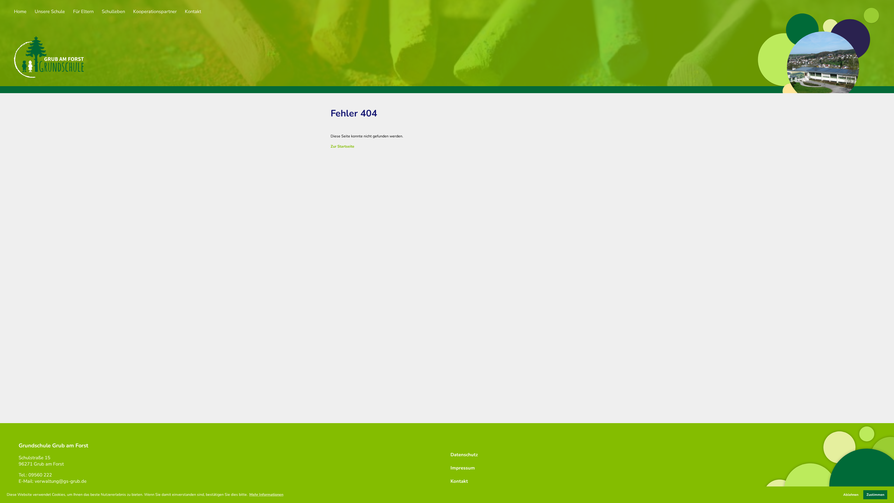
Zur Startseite (342, 146)
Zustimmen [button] (875, 494)
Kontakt (193, 11)
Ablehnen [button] (850, 494)
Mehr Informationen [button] (266, 494)
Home (20, 11)
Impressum (462, 468)
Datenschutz (464, 455)
